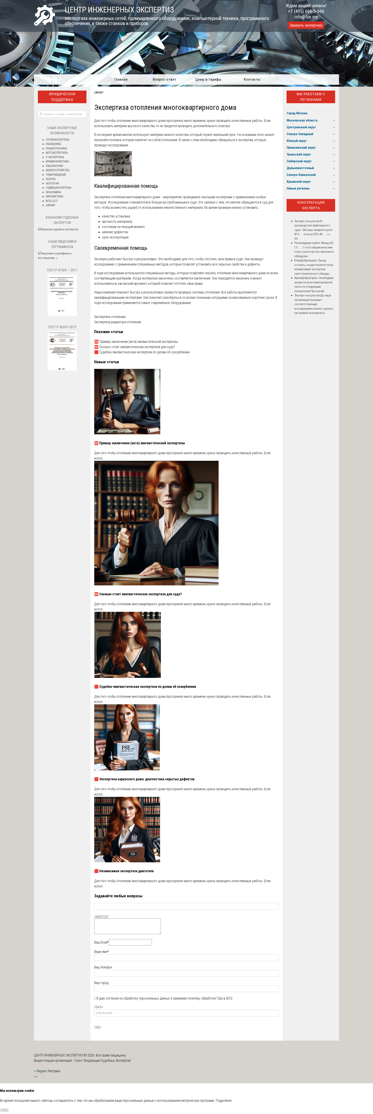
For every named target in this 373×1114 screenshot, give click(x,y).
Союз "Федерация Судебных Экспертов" (102, 1060)
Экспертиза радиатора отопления (117, 322)
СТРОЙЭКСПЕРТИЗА (57, 139)
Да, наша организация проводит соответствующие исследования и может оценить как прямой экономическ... (313, 304)
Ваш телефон (103, 967)
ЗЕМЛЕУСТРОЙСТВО (58, 170)
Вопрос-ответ (164, 79)
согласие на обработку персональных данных (138, 998)
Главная (121, 79)
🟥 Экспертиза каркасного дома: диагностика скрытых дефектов (144, 779)
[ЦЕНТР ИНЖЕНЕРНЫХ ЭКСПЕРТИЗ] (44, 24)
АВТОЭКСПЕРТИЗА (57, 153)
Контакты (252, 79)
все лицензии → (48, 258)
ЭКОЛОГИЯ (52, 183)
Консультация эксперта (311, 205)
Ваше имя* (101, 952)
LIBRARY (98, 92)
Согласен (4, 1110)
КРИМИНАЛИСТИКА (57, 161)
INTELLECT (52, 201)
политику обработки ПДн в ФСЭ (210, 998)
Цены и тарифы (208, 79)
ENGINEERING (53, 144)
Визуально (99, 917)
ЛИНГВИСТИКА (54, 196)
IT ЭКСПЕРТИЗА (55, 157)
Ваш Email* (101, 942)
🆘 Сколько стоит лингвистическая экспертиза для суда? (134, 347)
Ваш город (101, 983)
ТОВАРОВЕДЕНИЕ (56, 174)
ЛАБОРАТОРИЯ (54, 166)
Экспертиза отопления (109, 317)
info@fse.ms (306, 17)
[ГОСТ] (62, 315)
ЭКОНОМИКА (53, 192)
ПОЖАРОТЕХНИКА (56, 148)
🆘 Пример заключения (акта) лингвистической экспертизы (136, 342)
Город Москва (297, 113)
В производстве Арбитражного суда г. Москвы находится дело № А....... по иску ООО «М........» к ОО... (313, 229)
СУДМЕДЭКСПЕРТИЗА (58, 187)
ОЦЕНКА (51, 179)
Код (106, 917)
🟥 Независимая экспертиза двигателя (124, 871)
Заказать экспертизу (306, 25)
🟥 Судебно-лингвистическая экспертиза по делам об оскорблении (141, 352)
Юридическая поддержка (62, 97)
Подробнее (224, 1100)
